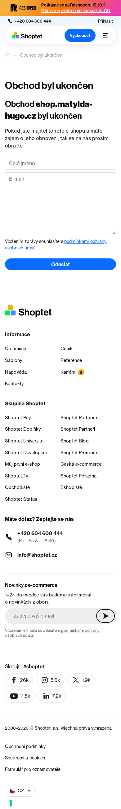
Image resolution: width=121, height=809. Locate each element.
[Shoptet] (27, 35)
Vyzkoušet (80, 35)
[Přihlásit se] (105, 616)
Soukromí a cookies (25, 757)
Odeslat (60, 264)
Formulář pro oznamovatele (33, 769)
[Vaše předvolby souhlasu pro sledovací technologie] (11, 803)
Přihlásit (105, 21)
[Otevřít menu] (105, 35)
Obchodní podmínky (25, 746)
